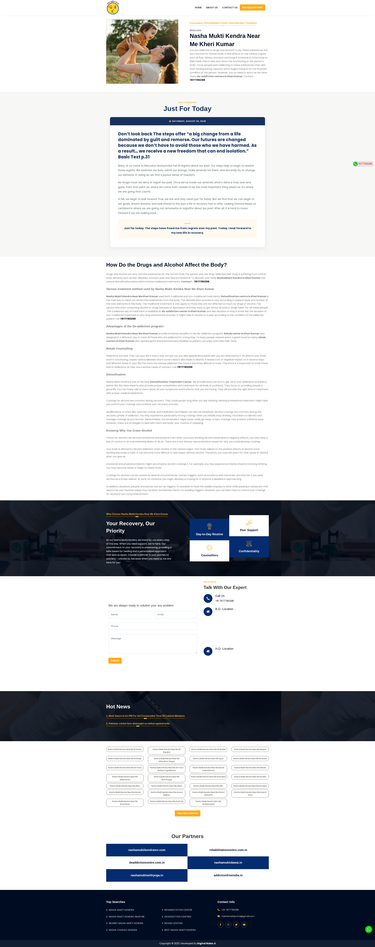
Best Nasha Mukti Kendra (180, 930)
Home (198, 7)
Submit (115, 660)
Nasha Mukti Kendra (121, 910)
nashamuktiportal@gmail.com (237, 916)
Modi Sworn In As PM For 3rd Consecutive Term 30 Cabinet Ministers (147, 716)
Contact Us (230, 7)
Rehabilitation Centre (178, 910)
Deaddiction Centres (177, 916)
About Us (212, 7)
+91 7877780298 (224, 601)
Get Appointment (252, 7)
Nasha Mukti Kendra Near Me (127, 916)
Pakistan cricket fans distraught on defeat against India (139, 723)
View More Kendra (187, 813)
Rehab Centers (173, 923)
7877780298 (365, 163)
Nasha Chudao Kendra (123, 930)
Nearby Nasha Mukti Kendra (126, 923)
